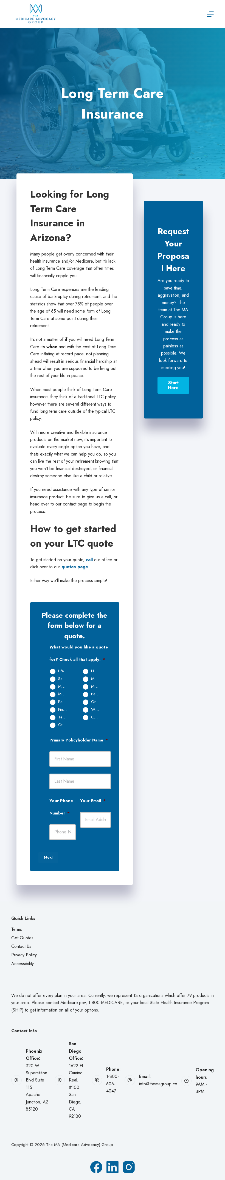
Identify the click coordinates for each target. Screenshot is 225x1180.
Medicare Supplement (97, 686)
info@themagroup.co (158, 1084)
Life (61, 671)
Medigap (64, 694)
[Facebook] (96, 1167)
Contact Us (21, 946)
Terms (16, 929)
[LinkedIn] (112, 1167)
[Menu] (210, 14)
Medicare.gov (73, 1002)
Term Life (64, 717)
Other (63, 725)
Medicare (97, 679)
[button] (173, 385)
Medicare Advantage (64, 686)
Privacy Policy (24, 955)
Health (96, 671)
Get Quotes (22, 938)
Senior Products (64, 679)
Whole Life (97, 709)
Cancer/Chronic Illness (97, 717)
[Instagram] (129, 1167)
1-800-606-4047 (112, 1083)
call (89, 560)
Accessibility (22, 963)
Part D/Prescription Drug (97, 694)
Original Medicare (97, 702)
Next (48, 857)
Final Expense (64, 709)
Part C (63, 702)
